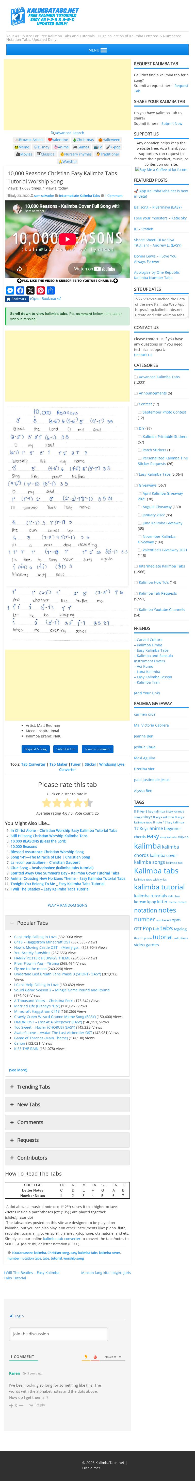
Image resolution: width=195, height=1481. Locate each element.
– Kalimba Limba (148, 645)
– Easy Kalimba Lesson (153, 677)
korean (140, 901)
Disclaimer (91, 1468)
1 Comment (114, 195)
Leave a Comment (97, 749)
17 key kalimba (173, 822)
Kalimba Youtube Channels (162, 609)
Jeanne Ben (143, 736)
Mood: (31, 730)
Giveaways (148, 485)
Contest (145, 404)
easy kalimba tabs (84, 1252)
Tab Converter (33, 764)
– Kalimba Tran (147, 682)
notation (145, 910)
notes (167, 910)
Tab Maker (59, 764)
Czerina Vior (144, 768)
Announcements (153, 393)
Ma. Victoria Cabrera (151, 725)
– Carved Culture (148, 639)
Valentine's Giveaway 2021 (165, 549)
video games (146, 945)
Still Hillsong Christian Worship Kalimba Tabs (49, 835)
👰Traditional (107, 154)
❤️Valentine (58, 139)
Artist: (31, 725)
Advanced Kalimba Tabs (159, 376)
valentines (181, 938)
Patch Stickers (154, 449)
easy (153, 836)
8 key (141, 811)
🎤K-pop (113, 147)
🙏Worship (67, 161)
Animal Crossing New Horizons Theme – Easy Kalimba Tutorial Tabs (68, 878)
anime (156, 828)
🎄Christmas (83, 139)
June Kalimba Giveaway (162, 523)
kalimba (147, 846)
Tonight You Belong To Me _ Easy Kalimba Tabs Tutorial (58, 883)
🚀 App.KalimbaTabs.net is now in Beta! (161, 193)
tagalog (180, 928)
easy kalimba (168, 837)
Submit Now (171, 123)
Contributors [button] (32, 1157)
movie (182, 902)
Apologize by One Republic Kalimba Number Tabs (157, 275)
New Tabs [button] (28, 1104)
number (144, 919)
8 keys (147, 817)
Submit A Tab (65, 749)
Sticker (90, 764)
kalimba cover (109, 1252)
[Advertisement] (67, 94)
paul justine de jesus (152, 779)
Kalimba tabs (156, 871)
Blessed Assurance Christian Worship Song (47, 851)
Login (19, 1316)
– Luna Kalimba (147, 671)
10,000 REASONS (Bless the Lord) (38, 841)
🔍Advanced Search (67, 132)
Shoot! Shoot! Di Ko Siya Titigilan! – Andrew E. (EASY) (157, 242)
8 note (157, 822)
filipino (183, 837)
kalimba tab (174, 862)
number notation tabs (24, 1258)
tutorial (56, 1258)
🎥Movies (24, 154)
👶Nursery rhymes (76, 154)
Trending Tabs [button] (34, 1086)
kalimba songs (149, 862)
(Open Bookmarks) (45, 298)
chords (140, 836)
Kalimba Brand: (39, 736)
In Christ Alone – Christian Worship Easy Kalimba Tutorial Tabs (64, 830)
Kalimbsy (174, 896)
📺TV (97, 147)
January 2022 (154, 514)
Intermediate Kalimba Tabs (79, 195)
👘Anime (61, 147)
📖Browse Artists (29, 139)
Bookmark (18, 299)
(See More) (18, 1069)
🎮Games (81, 147)
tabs (46, 1258)
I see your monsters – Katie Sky (160, 218)
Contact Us (143, 354)
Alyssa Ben (143, 790)
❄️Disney (41, 147)
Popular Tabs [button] (32, 922)
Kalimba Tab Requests (158, 593)
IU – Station (143, 229)
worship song (73, 1258)
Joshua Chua (144, 747)
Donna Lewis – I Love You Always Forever (155, 259)
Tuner (76, 764)
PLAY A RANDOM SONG (67, 905)
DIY (141, 428)
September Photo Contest (164, 412)
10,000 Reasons (24, 846)
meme (173, 902)
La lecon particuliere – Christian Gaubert (45, 862)
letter (162, 901)
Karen (14, 1373)
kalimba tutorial (159, 886)
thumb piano (143, 938)
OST (138, 929)
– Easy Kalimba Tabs (151, 650)
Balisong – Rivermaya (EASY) (158, 207)
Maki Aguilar (144, 757)
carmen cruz (144, 714)
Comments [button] (30, 1122)
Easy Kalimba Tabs (155, 474)
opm (176, 920)
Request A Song (36, 749)
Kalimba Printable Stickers (165, 436)
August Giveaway (157, 506)
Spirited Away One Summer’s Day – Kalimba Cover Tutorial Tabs (65, 873)
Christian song (58, 1252)
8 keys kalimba (163, 817)
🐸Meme (21, 147)
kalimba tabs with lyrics (150, 879)
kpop (151, 901)
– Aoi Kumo (143, 666)
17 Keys (141, 828)
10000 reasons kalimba (29, 1252)
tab (156, 929)
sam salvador (44, 195)
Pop (147, 928)
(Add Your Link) (147, 693)
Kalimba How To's (154, 582)
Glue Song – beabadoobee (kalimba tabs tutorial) (52, 867)
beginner (172, 828)
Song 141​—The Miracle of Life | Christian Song (50, 857)
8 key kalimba (155, 811)
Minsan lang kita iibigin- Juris (106, 1272)
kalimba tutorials (150, 895)
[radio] (46, 803)
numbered (163, 920)
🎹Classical (46, 154)
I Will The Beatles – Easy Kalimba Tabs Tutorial (50, 889)
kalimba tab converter (61, 1238)
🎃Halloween (109, 139)
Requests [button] (28, 1139)
